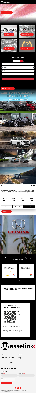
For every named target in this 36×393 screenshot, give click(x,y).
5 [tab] (20, 280)
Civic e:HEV (11, 361)
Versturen (6, 383)
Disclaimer (19, 390)
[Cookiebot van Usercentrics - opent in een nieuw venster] (31, 185)
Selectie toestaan (18, 206)
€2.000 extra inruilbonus (6, 88)
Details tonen (31, 203)
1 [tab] (15, 280)
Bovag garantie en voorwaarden (6, 391)
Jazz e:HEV (11, 362)
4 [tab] (19, 280)
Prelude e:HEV (11, 365)
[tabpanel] (9, 271)
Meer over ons (5, 211)
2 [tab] (16, 280)
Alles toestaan (29, 206)
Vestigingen (20, 354)
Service (19, 357)
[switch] (13, 200)
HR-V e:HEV (11, 359)
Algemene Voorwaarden (13, 390)
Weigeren (6, 206)
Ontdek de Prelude (5, 12)
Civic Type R (11, 363)
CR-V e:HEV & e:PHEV (11, 358)
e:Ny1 (10, 354)
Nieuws (19, 358)
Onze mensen (4, 357)
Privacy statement (25, 390)
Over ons (3, 354)
